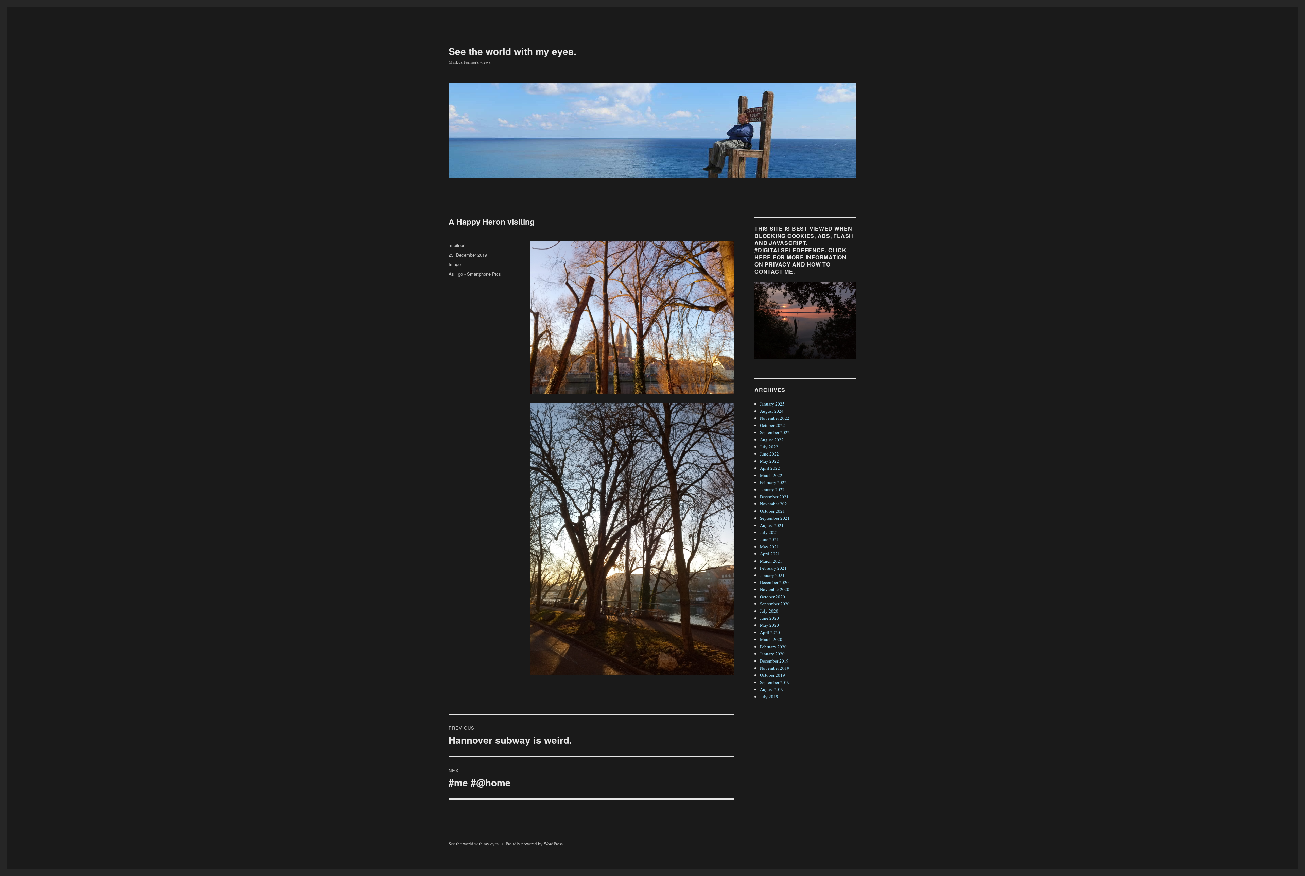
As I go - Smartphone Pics (475, 274)
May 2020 (769, 625)
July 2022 (769, 447)
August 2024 (772, 411)
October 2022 (772, 425)
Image (455, 264)
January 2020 (772, 654)
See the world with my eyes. (512, 51)
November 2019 (774, 668)
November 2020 (774, 589)
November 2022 (774, 418)
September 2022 (775, 432)
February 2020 (773, 646)
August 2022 (772, 439)
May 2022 (769, 461)
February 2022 (773, 482)
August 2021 (772, 525)
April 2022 (770, 468)
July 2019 (769, 696)
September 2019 (775, 682)
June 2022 (769, 454)
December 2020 (774, 582)
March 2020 (771, 639)
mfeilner (456, 245)
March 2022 (771, 475)
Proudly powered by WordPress (534, 844)
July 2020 (769, 611)
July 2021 (769, 532)
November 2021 (774, 504)
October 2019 (772, 675)
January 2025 (772, 404)
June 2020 (769, 618)
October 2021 (772, 511)
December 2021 (774, 497)
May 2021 (769, 547)
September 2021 (775, 518)
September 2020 (775, 604)
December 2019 (774, 661)
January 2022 (772, 489)
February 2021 (773, 568)
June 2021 (769, 539)
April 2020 (770, 632)
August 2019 (772, 689)
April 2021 (770, 554)
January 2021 (772, 575)
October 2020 (772, 597)
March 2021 (771, 561)
